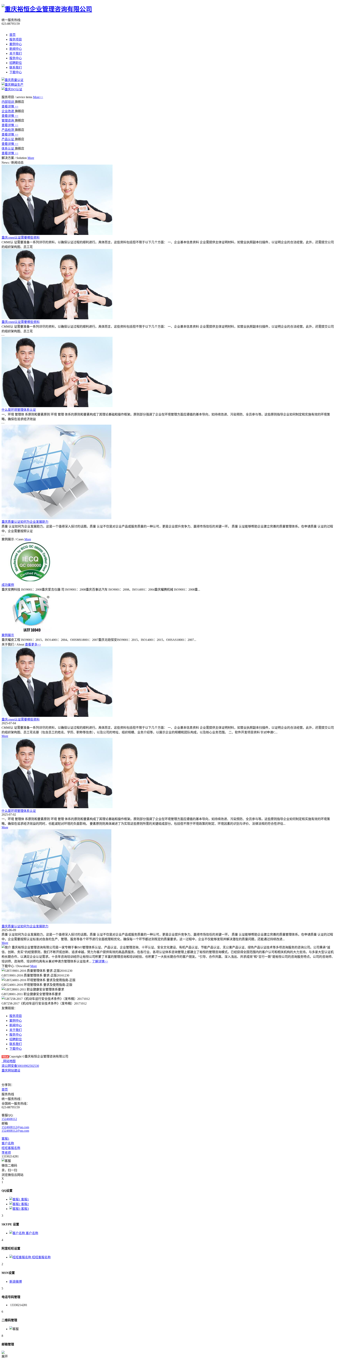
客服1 (5, 1138)
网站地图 (9, 1061)
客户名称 (8, 1143)
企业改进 (8, 111)
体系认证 (8, 148)
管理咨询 (8, 120)
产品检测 (8, 129)
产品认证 (8, 139)
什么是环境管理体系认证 (19, 810)
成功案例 (8, 585)
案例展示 (8, 635)
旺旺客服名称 (11, 1148)
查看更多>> (33, 644)
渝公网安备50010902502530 (20, 1065)
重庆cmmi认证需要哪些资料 (21, 719)
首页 (12, 34)
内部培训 (8, 101)
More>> (38, 97)
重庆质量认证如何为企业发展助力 (25, 926)
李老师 (6, 1152)
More (5, 736)
